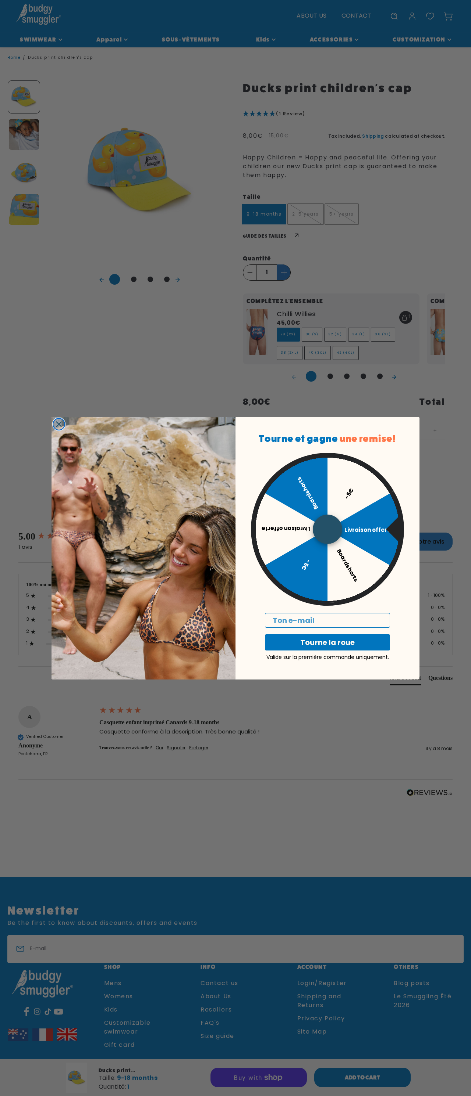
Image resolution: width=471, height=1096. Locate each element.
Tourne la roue (327, 642)
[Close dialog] (59, 424)
